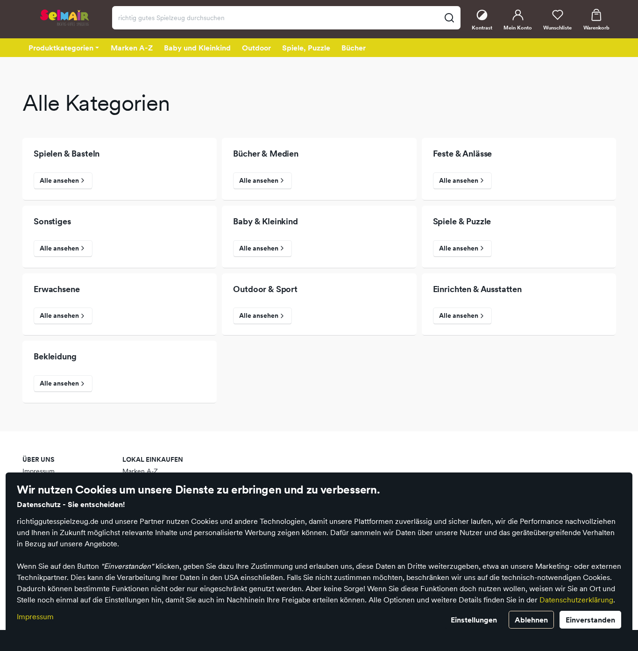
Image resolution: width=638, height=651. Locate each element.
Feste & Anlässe (462, 153)
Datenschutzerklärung (576, 599)
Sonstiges (52, 221)
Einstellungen (474, 619)
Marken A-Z (140, 471)
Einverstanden (590, 619)
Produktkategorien (60, 47)
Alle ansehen (59, 180)
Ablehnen (531, 619)
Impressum (35, 616)
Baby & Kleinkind (265, 221)
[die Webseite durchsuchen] (449, 18)
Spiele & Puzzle (462, 221)
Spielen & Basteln (66, 153)
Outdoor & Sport (265, 289)
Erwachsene (56, 289)
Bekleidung (55, 356)
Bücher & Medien (265, 153)
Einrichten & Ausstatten (477, 289)
